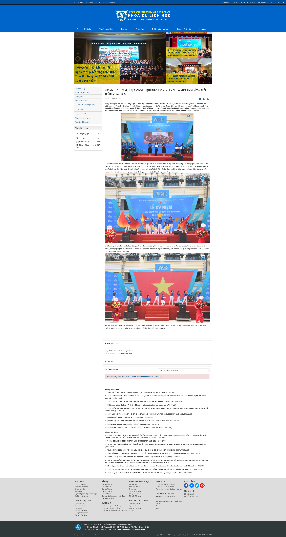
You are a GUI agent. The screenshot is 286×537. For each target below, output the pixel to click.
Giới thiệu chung (107, 484)
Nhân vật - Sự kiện (82, 92)
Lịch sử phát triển (80, 484)
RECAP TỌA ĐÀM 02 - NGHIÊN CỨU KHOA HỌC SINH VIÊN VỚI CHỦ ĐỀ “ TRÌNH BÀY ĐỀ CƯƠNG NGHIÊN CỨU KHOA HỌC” (150, 469)
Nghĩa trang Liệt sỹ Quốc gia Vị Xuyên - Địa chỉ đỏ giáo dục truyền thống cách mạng (136, 405)
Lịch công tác (262, 2)
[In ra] (204, 98)
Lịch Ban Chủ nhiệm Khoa (86, 105)
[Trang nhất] (77, 29)
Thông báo (79, 96)
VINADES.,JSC (207, 535)
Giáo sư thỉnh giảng (135, 508)
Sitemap (84, 535)
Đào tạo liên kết (107, 494)
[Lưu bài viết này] (208, 98)
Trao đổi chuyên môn (191, 496)
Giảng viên (226, 2)
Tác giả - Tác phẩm (82, 122)
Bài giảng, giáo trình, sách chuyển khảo (169, 501)
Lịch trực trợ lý (82, 114)
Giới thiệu (87, 29)
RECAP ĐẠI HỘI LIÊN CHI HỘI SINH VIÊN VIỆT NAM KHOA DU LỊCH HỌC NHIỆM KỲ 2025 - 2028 (140, 401)
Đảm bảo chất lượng (108, 498)
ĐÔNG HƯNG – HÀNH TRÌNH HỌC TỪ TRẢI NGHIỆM (125, 417)
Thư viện (159, 499)
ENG (279, 2)
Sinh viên (202, 29)
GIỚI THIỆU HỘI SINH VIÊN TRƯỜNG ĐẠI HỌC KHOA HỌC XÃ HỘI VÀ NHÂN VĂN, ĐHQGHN (139, 457)
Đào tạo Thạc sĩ (107, 489)
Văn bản (236, 2)
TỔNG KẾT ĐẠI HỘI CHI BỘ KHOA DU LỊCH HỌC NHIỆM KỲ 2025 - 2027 (131, 441)
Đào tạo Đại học (107, 487)
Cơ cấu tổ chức (80, 489)
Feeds (91, 535)
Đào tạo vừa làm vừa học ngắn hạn (113, 496)
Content (158, 506)
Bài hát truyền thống (81, 496)
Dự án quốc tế (133, 506)
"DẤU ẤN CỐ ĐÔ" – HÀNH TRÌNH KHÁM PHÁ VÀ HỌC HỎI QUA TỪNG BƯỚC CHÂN (136, 392)
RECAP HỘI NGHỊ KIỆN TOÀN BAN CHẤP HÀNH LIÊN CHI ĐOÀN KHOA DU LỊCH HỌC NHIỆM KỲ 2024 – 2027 (144, 473)
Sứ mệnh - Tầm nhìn (81, 487)
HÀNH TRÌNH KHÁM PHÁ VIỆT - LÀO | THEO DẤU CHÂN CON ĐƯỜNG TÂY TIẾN (134, 428)
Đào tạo (124, 29)
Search (158, 503)
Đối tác (131, 510)
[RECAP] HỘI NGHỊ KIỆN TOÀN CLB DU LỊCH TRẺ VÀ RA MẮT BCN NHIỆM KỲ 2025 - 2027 (138, 421)
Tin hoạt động (80, 89)
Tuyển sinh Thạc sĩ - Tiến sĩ (111, 508)
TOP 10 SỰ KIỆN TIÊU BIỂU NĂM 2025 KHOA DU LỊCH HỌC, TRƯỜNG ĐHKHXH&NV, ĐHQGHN (181, 78)
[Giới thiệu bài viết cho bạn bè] (200, 98)
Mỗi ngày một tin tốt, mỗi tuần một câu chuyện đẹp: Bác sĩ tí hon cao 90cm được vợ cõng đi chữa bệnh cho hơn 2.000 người (151, 466)
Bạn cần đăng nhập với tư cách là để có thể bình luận (135, 376)
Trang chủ (77, 535)
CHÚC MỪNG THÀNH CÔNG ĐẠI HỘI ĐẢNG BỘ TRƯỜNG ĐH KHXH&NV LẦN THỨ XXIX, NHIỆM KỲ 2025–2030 (145, 414)
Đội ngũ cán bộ (189, 494)
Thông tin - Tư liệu (248, 2)
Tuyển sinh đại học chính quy (111, 506)
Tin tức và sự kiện (106, 29)
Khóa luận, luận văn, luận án (165, 496)
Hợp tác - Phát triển (184, 29)
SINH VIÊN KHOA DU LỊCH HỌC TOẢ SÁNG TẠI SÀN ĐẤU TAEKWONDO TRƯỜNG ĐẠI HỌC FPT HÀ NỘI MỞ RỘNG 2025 (148, 453)
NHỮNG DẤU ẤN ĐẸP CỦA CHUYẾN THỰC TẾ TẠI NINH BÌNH (128, 424)
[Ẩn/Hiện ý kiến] (155, 370)
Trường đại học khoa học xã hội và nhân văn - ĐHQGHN (94, 2)
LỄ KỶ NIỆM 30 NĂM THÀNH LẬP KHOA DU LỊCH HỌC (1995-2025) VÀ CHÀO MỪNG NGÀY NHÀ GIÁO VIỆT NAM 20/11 (182, 53)
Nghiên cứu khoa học (160, 29)
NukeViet (192, 535)
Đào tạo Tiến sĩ (107, 491)
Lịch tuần (80, 109)
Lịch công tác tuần (81, 100)
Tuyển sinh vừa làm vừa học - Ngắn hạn (115, 510)
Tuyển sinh (140, 29)
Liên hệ (272, 2)
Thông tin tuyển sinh (82, 118)
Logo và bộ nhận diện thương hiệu (86, 494)
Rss (157, 508)
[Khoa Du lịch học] (143, 15)
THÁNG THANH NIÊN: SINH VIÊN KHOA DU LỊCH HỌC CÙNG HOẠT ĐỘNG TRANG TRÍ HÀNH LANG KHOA (143, 450)
